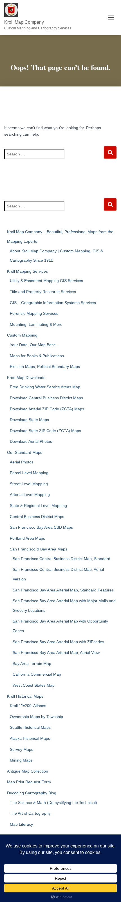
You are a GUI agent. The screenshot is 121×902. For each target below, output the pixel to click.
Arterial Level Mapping (30, 494)
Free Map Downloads (26, 377)
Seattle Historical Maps (30, 727)
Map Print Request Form (29, 782)
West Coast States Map (34, 685)
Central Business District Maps (37, 516)
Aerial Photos (21, 462)
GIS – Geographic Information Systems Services (53, 302)
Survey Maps (21, 749)
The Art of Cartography (30, 813)
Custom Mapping (22, 335)
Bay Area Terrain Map (32, 663)
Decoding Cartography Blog (31, 793)
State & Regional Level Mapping (38, 505)
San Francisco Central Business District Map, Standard (61, 558)
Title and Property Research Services (43, 291)
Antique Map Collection (27, 771)
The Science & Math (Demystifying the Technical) (53, 802)
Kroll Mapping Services (27, 271)
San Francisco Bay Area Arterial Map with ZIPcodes (58, 641)
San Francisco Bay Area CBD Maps (41, 527)
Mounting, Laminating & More (36, 324)
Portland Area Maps (27, 538)
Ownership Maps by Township (36, 716)
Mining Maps (21, 760)
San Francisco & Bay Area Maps (38, 549)
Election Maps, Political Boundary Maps (45, 366)
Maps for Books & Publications (37, 356)
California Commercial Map (37, 674)
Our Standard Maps (24, 452)
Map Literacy (21, 824)
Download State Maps (29, 419)
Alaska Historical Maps (30, 738)
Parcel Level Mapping (29, 472)
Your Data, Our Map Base (33, 344)
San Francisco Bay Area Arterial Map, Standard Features (63, 590)
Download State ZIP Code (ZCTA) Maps (45, 430)
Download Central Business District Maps (46, 398)
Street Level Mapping (29, 484)
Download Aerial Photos (31, 441)
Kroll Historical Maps (25, 696)
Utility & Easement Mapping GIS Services (46, 280)
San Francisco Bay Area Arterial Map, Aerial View (56, 652)
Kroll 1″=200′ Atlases (28, 705)
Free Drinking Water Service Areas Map (45, 387)
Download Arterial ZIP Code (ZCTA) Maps (47, 409)
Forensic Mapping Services (34, 313)
